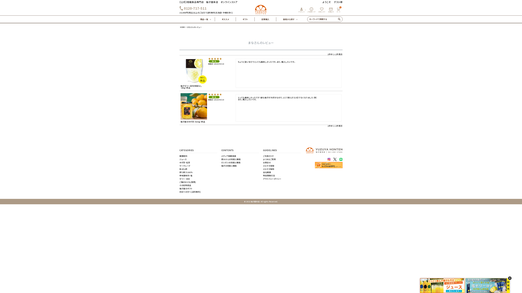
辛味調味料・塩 (185, 175)
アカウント (301, 10)
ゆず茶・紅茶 (184, 162)
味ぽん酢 (183, 169)
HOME (182, 27)
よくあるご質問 (269, 159)
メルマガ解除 (268, 169)
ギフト (245, 19)
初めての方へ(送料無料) (190, 191)
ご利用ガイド (311, 10)
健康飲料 (183, 156)
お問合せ (331, 10)
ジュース (183, 159)
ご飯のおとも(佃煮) (187, 182)
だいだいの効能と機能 (231, 162)
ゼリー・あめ (184, 178)
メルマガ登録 (268, 165)
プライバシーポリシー (272, 178)
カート (339, 9)
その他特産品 (185, 185)
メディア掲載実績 (228, 156)
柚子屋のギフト (185, 188)
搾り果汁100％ (186, 172)
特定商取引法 (269, 175)
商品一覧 (204, 19)
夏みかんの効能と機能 (231, 159)
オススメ (225, 19)
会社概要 (267, 172)
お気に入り (321, 10)
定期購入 (265, 19)
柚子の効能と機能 (229, 165)
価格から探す (289, 19)
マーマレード (184, 165)
